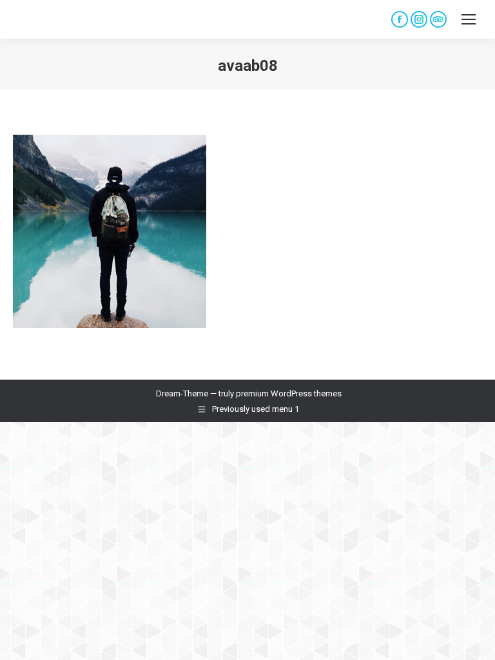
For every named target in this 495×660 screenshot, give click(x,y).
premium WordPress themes (289, 393)
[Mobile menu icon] (469, 19)
